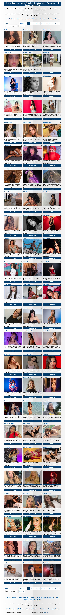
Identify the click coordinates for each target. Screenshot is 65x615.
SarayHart (6, 400)
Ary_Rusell (7, 215)
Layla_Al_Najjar (47, 145)
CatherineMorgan (47, 76)
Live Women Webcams (31, 18)
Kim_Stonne (26, 76)
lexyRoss (6, 331)
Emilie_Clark (7, 308)
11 (55, 23)
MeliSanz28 (26, 540)
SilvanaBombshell (48, 470)
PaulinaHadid (46, 331)
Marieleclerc (46, 169)
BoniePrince (26, 423)
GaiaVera (25, 238)
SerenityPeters (47, 493)
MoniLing (6, 493)
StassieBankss (8, 169)
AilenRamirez (46, 400)
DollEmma (26, 215)
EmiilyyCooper (27, 470)
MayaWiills (26, 99)
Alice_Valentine (8, 122)
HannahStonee (27, 516)
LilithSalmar (26, 191)
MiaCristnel (46, 284)
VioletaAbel (26, 493)
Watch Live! (13, 50)
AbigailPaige (7, 261)
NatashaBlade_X (27, 377)
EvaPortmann (46, 238)
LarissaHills (46, 423)
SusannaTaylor (47, 29)
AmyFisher (7, 29)
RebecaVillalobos (47, 447)
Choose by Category (10, 26)
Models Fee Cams (10, 18)
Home (6, 23)
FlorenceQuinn (27, 52)
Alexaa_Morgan (8, 191)
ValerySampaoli (27, 308)
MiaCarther (7, 562)
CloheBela (45, 354)
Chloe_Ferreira (47, 308)
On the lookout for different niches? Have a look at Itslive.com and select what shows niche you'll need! (32, 598)
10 (52, 23)
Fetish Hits (46, 612)
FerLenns (45, 377)
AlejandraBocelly (28, 331)
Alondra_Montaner (9, 423)
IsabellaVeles (46, 215)
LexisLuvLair (7, 52)
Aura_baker (7, 447)
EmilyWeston (7, 145)
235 (20, 26)
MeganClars (46, 562)
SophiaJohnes (27, 122)
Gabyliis (45, 99)
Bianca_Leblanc (27, 447)
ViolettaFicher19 (27, 562)
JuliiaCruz (6, 238)
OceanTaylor (7, 284)
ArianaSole (7, 354)
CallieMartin (26, 169)
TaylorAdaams (46, 516)
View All (22, 23)
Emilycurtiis (7, 99)
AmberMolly (46, 261)
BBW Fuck (19, 18)
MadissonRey (7, 516)
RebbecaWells (46, 52)
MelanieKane (7, 76)
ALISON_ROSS (47, 540)
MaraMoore (7, 470)
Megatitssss (26, 400)
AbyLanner (7, 377)
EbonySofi (45, 191)
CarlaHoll (6, 540)
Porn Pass (42, 18)
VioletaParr (26, 145)
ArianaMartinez (27, 354)
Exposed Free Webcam (53, 18)
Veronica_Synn (27, 29)
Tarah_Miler (26, 284)
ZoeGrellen (26, 261)
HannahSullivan (47, 122)
